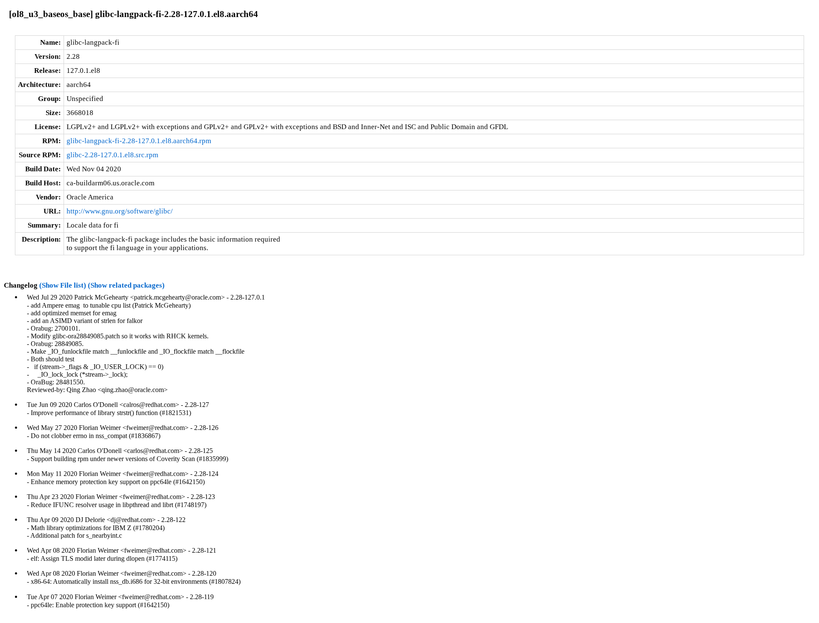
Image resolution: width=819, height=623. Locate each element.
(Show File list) (62, 285)
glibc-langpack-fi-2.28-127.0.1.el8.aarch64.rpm (139, 141)
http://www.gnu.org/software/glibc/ (120, 211)
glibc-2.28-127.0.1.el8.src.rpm (112, 155)
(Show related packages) (126, 285)
